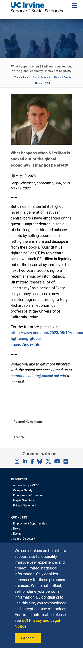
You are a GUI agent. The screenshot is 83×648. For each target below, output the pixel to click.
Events (17, 533)
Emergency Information (28, 495)
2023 (47, 83)
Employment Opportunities (30, 523)
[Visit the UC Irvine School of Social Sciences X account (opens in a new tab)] (48, 462)
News (38, 83)
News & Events (62, 77)
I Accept (28, 638)
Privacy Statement (24, 505)
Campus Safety (22, 490)
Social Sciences (42, 77)
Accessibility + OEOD (26, 485)
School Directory (24, 538)
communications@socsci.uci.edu (38, 375)
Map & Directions (24, 500)
